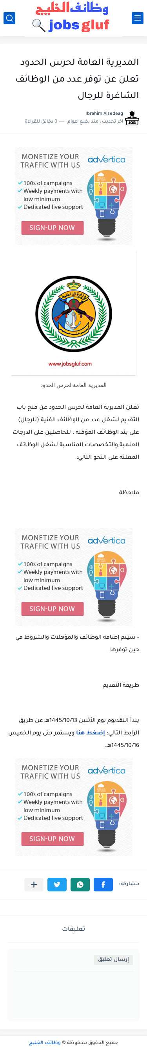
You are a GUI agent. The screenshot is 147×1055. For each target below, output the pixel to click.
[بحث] (9, 18)
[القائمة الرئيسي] (137, 18)
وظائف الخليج (45, 1043)
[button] (103, 884)
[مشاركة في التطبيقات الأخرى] (34, 884)
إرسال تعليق (113, 960)
